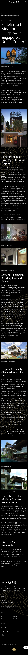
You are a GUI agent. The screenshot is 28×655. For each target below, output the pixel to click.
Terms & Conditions (5, 644)
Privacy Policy (14, 644)
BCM (8, 647)
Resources (7, 14)
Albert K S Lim (10, 152)
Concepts (3, 621)
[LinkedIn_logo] (3, 635)
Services (3, 618)
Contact (3, 623)
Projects (15, 618)
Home (2, 14)
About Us (15, 616)
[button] (26, 2)
